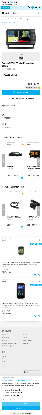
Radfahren (5, 337)
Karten (25, 337)
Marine (4, 19)
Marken (4, 356)
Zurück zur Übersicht (9, 22)
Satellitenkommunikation (9, 343)
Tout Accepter (21, 408)
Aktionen (25, 343)
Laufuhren (5, 335)
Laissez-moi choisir (21, 403)
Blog (3, 362)
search (38, 13)
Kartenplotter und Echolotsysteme (20, 19)
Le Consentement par (21, 413)
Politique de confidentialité (8, 399)
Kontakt (4, 359)
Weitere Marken (27, 340)
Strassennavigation (8, 346)
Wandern (5, 340)
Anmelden (5, 7)
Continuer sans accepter (8, 377)
